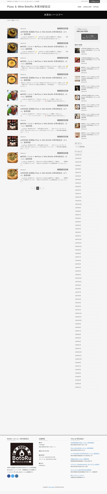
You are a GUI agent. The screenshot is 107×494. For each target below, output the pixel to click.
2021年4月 (78, 299)
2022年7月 (78, 257)
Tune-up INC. (52, 487)
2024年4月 (78, 183)
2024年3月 (78, 186)
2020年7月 (78, 331)
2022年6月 (78, 260)
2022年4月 (78, 267)
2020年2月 (78, 345)
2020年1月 (78, 348)
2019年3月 (78, 380)
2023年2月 (78, 232)
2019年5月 (78, 373)
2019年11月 (78, 355)
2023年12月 (78, 197)
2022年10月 (78, 246)
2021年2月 (78, 306)
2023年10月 (78, 204)
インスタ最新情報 (62, 28)
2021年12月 (78, 278)
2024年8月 (78, 169)
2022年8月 (78, 253)
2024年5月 (78, 179)
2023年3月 (78, 228)
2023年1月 (78, 236)
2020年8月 (78, 327)
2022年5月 (78, 264)
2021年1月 (78, 309)
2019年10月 (78, 359)
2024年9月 (78, 165)
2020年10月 (78, 320)
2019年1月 (78, 387)
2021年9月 (78, 285)
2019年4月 (78, 376)
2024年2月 (78, 190)
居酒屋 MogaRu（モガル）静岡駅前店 (80, 459)
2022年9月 (78, 250)
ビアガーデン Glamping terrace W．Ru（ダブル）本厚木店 (85, 464)
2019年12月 (78, 352)
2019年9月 (78, 362)
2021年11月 (78, 281)
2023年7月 (78, 214)
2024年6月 (78, 176)
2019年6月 (78, 369)
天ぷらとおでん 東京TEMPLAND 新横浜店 (81, 470)
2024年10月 (78, 162)
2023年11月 (78, 200)
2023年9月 (78, 207)
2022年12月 (78, 239)
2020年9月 (78, 324)
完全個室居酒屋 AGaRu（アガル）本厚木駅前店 (82, 442)
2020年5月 (78, 338)
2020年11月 (78, 316)
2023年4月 (78, 225)
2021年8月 (78, 288)
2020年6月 (78, 334)
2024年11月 (78, 158)
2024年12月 (78, 155)
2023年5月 (78, 221)
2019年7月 (78, 366)
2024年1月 (78, 193)
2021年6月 (78, 295)
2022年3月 (78, 271)
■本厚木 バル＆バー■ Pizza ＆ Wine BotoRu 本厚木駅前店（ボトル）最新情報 (90, 69)
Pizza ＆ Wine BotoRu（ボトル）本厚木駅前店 (82, 448)
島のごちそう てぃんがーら (77, 475)
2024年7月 (78, 172)
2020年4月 (78, 341)
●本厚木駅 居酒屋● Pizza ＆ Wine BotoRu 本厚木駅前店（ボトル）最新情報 (90, 50)
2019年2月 (78, 383)
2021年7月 (78, 292)
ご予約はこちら (95, 1)
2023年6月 (78, 218)
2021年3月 (78, 302)
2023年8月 (78, 211)
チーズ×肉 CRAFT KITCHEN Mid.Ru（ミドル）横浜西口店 (85, 453)
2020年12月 (78, 313)
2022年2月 (78, 274)
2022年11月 (78, 243)
